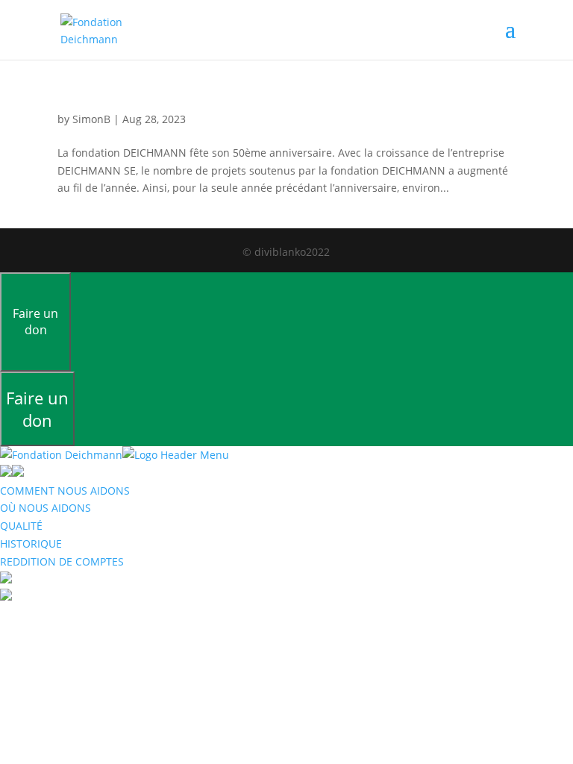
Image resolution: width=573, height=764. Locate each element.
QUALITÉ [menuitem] (21, 526)
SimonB (91, 119)
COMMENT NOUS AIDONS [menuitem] (65, 490)
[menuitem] (6, 579)
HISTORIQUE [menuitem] (31, 543)
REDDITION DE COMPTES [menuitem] (62, 561)
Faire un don (35, 321)
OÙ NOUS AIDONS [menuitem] (45, 508)
